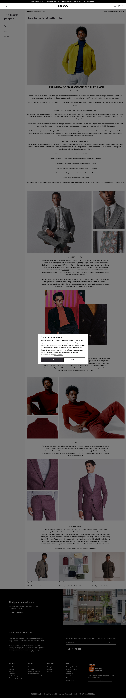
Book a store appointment (86, 1)
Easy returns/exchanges (69, 1)
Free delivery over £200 (53, 1)
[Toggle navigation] (2, 6)
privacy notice (58, 355)
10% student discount (37, 1)
